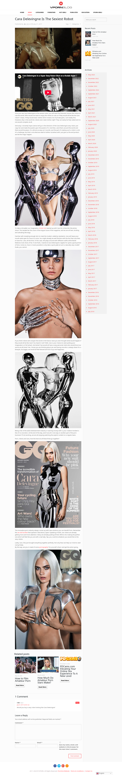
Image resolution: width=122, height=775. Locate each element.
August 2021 (92, 98)
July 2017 (91, 266)
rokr (27, 24)
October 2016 (92, 300)
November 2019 (93, 159)
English (101, 773)
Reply (77, 702)
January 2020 (92, 151)
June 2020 (91, 132)
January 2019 (92, 197)
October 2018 (92, 208)
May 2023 (91, 75)
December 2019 (93, 155)
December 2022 (93, 78)
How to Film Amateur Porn (22, 679)
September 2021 (93, 94)
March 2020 (92, 143)
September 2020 (93, 120)
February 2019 (93, 193)
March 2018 (92, 235)
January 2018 (92, 243)
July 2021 (91, 101)
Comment (19, 723)
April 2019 (91, 185)
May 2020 (91, 136)
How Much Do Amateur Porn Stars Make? (45, 680)
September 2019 (93, 166)
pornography (43, 547)
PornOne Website (63, 771)
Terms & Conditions (77, 771)
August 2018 (92, 216)
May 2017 (91, 273)
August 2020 (92, 124)
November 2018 (93, 204)
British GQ (42, 228)
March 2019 (92, 189)
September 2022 (93, 90)
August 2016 (92, 308)
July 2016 (91, 311)
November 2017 (93, 250)
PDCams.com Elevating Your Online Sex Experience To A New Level (69, 671)
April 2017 (91, 277)
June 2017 (91, 269)
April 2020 (91, 140)
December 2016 (93, 292)
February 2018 (93, 239)
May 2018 (91, 227)
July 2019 (91, 174)
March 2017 (92, 281)
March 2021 (92, 117)
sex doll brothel (22, 532)
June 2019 (91, 178)
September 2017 (93, 258)
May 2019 (91, 182)
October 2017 (92, 254)
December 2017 (93, 246)
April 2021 (91, 113)
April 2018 (91, 231)
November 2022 (93, 82)
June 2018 (91, 224)
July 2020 (91, 128)
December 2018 (93, 201)
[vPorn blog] (61, 5)
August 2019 (92, 170)
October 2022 (92, 86)
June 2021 (91, 105)
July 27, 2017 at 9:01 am (23, 705)
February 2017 (93, 285)
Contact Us (88, 771)
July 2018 (91, 220)
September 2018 (93, 212)
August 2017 (92, 262)
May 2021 (91, 109)
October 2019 (92, 162)
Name (17, 742)
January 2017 (92, 288)
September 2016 (93, 304)
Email (39, 742)
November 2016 (93, 296)
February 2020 (93, 147)
